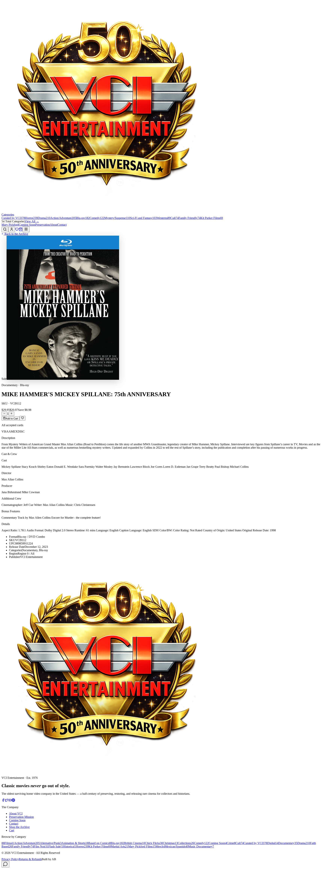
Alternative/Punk (51, 843)
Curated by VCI (255, 843)
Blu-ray (117, 843)
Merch (160, 846)
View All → (32, 221)
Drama (303, 843)
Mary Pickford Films (142, 846)
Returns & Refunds (30, 859)
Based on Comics (99, 843)
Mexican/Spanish (176, 846)
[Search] (5, 229)
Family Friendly (23, 846)
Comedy (201, 843)
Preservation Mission (21, 816)
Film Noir (41, 846)
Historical (69, 846)
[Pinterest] (13, 800)
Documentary (287, 843)
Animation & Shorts (75, 843)
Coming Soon (27, 224)
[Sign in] (11, 229)
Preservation (42, 224)
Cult (240, 843)
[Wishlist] (17, 230)
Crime (231, 843)
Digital (272, 843)
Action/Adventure (27, 843)
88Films (8, 843)
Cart (11, 830)
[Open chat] (5, 864)
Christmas (170, 843)
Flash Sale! (55, 846)
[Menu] (26, 229)
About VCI (15, 813)
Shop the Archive (19, 827)
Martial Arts (119, 846)
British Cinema (134, 843)
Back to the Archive (16, 233)
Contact (62, 224)
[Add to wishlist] (23, 418)
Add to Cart (12, 418)
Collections (186, 843)
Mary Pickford (10, 224)
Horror (82, 846)
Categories (8, 214)
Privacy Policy (10, 859)
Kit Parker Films (99, 846)
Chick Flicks (154, 843)
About (53, 224)
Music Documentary (201, 846)
